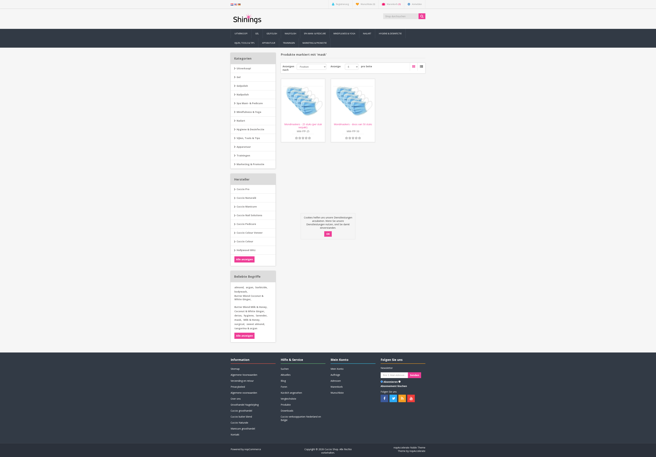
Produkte (286, 404)
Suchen (285, 368)
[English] (235, 4)
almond (239, 287)
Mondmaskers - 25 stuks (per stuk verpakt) (303, 126)
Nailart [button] (367, 33)
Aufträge (335, 374)
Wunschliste (337, 392)
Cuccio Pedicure (246, 224)
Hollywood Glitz (246, 250)
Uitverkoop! (244, 68)
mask (238, 319)
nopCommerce (252, 449)
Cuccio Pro (243, 189)
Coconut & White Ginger (249, 311)
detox (238, 315)
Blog (283, 380)
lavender (261, 315)
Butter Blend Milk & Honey (250, 307)
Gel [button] (257, 33)
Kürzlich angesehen (291, 392)
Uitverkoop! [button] (241, 33)
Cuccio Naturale (239, 422)
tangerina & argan (245, 328)
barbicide (261, 287)
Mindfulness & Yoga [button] (344, 33)
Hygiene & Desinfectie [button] (390, 33)
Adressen (336, 380)
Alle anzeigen (244, 259)
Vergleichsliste (288, 398)
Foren (284, 386)
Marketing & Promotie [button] (315, 42)
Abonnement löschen (394, 386)
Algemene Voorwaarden (244, 374)
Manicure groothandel (243, 428)
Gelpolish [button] (271, 33)
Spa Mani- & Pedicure (250, 103)
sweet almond (256, 324)
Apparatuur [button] (268, 42)
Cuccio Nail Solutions (249, 215)
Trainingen (243, 155)
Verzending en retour (242, 380)
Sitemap (235, 368)
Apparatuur (244, 146)
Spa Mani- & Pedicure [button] (315, 33)
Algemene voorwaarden (244, 392)
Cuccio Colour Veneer (250, 232)
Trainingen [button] (289, 42)
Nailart (241, 120)
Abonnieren (391, 381)
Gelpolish (242, 85)
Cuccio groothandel (241, 410)
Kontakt (235, 434)
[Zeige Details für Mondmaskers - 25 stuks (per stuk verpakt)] (303, 101)
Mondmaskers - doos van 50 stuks (353, 124)
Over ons (236, 398)
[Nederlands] (232, 4)
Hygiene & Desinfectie (250, 129)
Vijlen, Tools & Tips (248, 138)
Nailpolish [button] (290, 33)
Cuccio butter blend (241, 416)
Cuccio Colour (245, 241)
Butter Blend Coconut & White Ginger (248, 297)
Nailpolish (243, 94)
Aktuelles (286, 374)
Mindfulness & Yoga (249, 112)
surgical (239, 324)
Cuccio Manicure (247, 206)
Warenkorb (337, 386)
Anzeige (336, 66)
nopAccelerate (417, 451)
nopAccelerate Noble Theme (409, 447)
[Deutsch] (239, 4)
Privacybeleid (238, 386)
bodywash (241, 291)
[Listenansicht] (421, 67)
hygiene (249, 315)
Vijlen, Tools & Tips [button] (244, 42)
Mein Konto (337, 368)
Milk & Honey (251, 319)
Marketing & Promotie (250, 164)
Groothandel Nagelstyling (245, 404)
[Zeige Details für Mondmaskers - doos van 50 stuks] (353, 101)
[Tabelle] (414, 67)
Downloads (287, 410)
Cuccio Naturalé (246, 197)
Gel (239, 77)
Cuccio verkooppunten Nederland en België (301, 418)
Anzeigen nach (288, 68)
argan (250, 287)
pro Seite (366, 66)
